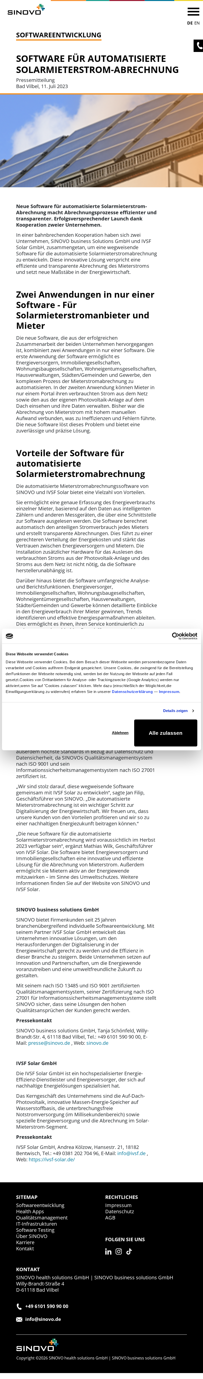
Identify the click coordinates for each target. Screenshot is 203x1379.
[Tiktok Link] (130, 1257)
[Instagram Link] (120, 1257)
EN (197, 23)
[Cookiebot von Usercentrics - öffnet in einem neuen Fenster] (175, 636)
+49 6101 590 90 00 (46, 1306)
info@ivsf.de (131, 1153)
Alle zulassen (165, 733)
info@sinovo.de (43, 1319)
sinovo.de (97, 1043)
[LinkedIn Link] (109, 1257)
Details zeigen (175, 711)
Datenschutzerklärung (132, 692)
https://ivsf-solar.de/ (52, 1159)
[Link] (26, 9)
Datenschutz (119, 1211)
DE (190, 23)
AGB (110, 1217)
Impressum (169, 692)
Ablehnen (120, 733)
